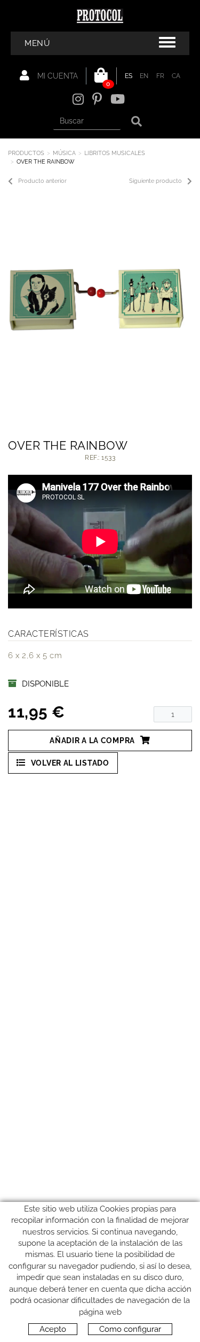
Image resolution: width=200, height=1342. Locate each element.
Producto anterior (42, 181)
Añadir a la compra (92, 740)
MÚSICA (64, 153)
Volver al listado (70, 763)
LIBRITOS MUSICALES (114, 153)
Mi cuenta (56, 76)
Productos (26, 153)
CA (176, 76)
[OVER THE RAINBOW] (96, 300)
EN (144, 76)
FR (160, 76)
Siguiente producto (155, 181)
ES (129, 76)
